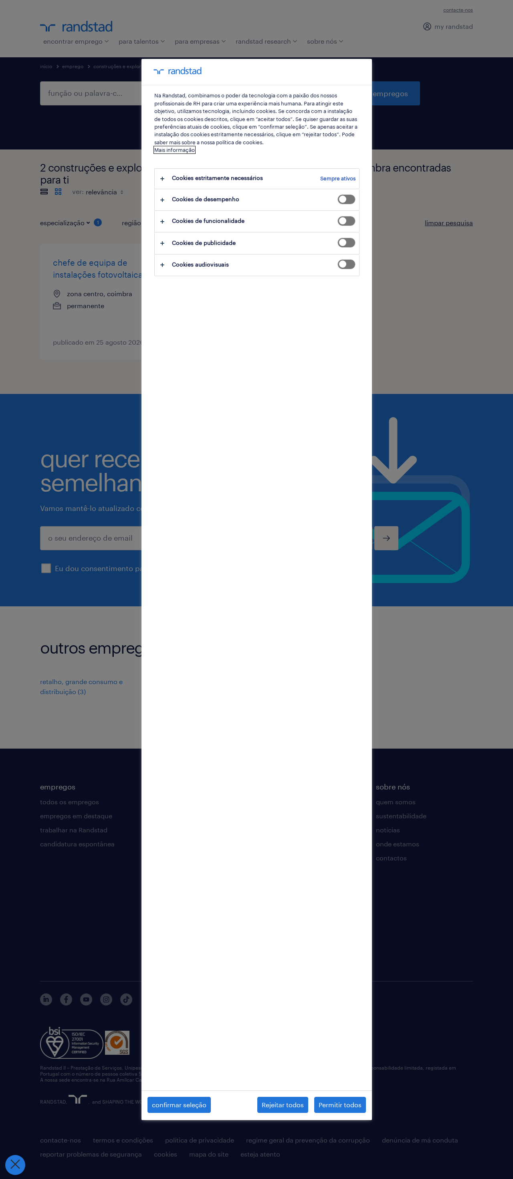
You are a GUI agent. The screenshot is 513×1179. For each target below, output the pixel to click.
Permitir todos (340, 1104)
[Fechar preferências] (15, 1165)
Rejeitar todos (283, 1104)
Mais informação (174, 150)
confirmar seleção (179, 1104)
